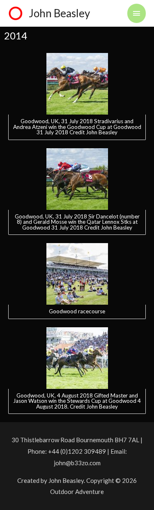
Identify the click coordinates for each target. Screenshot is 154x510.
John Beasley (59, 13)
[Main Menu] (136, 13)
